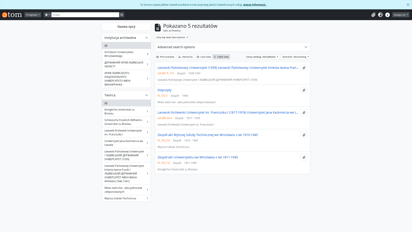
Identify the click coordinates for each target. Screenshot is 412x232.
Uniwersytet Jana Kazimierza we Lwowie (126, 143)
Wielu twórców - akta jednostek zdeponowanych (126, 189)
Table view (223, 56)
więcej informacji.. (255, 4)
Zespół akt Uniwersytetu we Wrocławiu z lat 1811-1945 (198, 157)
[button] (373, 14)
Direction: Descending (294, 56)
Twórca (109, 95)
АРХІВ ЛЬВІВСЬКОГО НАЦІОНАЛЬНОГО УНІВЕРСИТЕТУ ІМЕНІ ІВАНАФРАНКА (126, 78)
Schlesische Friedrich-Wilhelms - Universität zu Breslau (126, 122)
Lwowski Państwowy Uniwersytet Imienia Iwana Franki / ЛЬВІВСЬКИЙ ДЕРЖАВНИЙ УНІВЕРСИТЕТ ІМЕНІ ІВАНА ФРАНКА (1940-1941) (126, 173)
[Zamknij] (408, 4)
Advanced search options (176, 47)
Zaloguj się (400, 14)
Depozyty (164, 90)
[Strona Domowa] (13, 15)
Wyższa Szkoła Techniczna (126, 199)
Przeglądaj (32, 14)
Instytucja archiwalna (120, 37)
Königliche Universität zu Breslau (126, 111)
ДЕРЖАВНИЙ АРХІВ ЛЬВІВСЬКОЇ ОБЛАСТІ (126, 64)
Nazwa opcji (126, 26)
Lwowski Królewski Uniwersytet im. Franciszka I (126, 132)
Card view (205, 56)
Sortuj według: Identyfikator (261, 56)
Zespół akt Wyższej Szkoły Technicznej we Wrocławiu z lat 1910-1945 (208, 135)
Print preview (166, 56)
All (105, 45)
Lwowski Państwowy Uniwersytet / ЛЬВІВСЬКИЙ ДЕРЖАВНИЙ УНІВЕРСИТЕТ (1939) (126, 155)
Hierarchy (187, 56)
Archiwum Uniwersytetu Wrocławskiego (126, 54)
